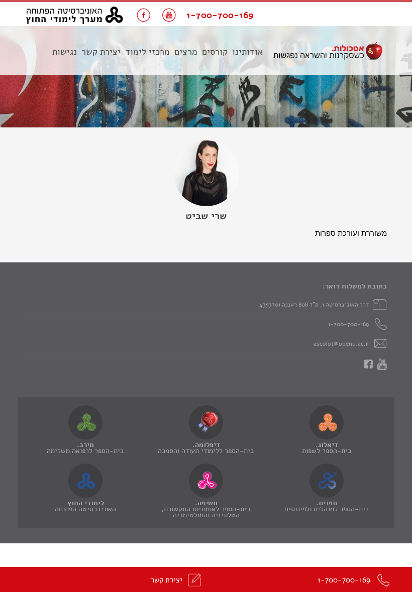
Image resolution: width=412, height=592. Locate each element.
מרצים (185, 52)
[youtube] (169, 15)
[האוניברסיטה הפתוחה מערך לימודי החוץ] (74, 15)
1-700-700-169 (348, 324)
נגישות (64, 52)
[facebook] (143, 15)
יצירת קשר (101, 52)
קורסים (215, 52)
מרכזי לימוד (147, 52)
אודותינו (247, 52)
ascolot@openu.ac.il (341, 344)
